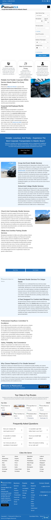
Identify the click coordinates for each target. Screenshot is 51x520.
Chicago (29, 410)
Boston (41, 458)
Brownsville (42, 465)
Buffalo (41, 467)
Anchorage (4, 469)
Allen (3, 462)
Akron (3, 456)
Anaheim (4, 467)
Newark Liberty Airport (33, 490)
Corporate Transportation (17, 494)
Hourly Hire (16, 497)
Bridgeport (42, 462)
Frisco (16, 462)
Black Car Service (12, 86)
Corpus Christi (18, 469)
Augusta (17, 458)
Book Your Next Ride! (25, 152)
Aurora (16, 465)
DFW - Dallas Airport (32, 503)
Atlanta (16, 456)
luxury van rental (17, 122)
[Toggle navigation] (48, 7)
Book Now (15, 270)
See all (15, 504)
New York (17, 418)
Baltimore (29, 458)
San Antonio (42, 460)
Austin (3, 410)
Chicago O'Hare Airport (33, 497)
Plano (28, 471)
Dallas (3, 416)
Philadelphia (30, 418)
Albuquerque (5, 458)
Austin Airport (34, 508)
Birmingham (30, 467)
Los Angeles (25, 488)
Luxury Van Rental (16, 500)
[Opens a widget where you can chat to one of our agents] (46, 517)
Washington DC (44, 418)
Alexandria (4, 460)
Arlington (4, 471)
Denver (42, 410)
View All (48, 402)
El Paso (41, 471)
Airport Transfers (16, 489)
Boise (28, 469)
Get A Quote (43, 386)
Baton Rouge (30, 462)
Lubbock (42, 456)
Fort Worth (17, 471)
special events (21, 170)
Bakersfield (29, 456)
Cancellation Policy (34, 516)
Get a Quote (35, 270)
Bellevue (29, 465)
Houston (17, 408)
